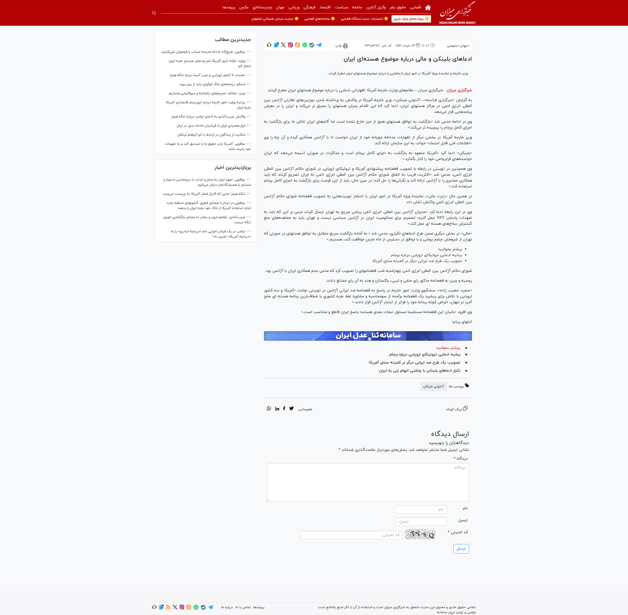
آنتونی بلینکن (433, 386)
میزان (422, 90)
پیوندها (228, 7)
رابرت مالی (437, 196)
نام (465, 508)
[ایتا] (297, 46)
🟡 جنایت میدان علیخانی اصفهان (275, 19)
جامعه (357, 7)
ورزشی (294, 7)
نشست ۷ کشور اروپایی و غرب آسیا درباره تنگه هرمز (207, 75)
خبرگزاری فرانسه (439, 100)
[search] (154, 13)
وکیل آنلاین (376, 7)
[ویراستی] (276, 46)
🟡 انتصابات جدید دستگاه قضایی (364, 19)
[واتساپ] (304, 46)
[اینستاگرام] (290, 46)
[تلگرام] (318, 46)
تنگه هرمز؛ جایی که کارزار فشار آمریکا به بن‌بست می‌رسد (204, 194)
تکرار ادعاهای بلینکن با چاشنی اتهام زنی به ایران (419, 370)
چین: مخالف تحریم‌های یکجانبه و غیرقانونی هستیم (207, 93)
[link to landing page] (457, 13)
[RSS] (168, 608)
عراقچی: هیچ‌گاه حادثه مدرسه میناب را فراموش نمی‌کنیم (203, 52)
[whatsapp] (269, 409)
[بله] (311, 46)
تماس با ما (243, 607)
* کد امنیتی (458, 532)
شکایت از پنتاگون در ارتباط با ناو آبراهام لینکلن (211, 134)
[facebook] (284, 409)
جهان (280, 7)
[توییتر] (283, 46)
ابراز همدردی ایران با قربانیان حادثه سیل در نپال (211, 125)
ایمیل (463, 520)
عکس (244, 7)
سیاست (341, 7)
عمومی (452, 45)
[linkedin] (277, 409)
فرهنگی (309, 7)
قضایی (415, 7)
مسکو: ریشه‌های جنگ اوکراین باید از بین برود (212, 84)
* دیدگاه (461, 458)
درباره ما (227, 607)
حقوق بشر (398, 7)
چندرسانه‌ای (262, 7)
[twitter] (291, 409)
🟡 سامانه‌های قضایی (319, 19)
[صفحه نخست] (428, 7)
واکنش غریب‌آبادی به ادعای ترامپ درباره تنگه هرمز (208, 116)
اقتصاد (325, 7)
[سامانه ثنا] (368, 336)
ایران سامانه (446, 612)
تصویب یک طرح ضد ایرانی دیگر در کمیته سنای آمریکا (417, 261)
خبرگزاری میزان (459, 90)
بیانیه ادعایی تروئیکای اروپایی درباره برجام (426, 255)
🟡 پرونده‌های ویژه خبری (411, 19)
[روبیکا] (269, 46)
